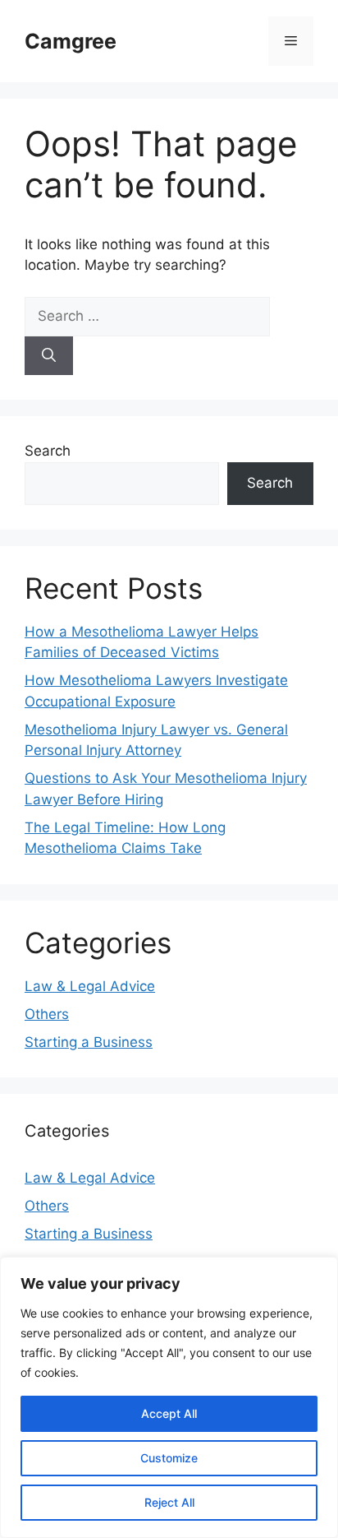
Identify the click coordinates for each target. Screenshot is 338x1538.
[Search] (49, 356)
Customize (169, 1458)
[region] (169, 1397)
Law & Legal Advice (90, 986)
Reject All (169, 1502)
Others (47, 1014)
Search (48, 450)
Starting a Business (89, 1042)
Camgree (70, 41)
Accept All (169, 1413)
